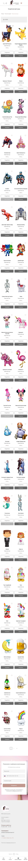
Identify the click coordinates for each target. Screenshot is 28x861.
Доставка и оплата (5, 820)
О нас (2, 818)
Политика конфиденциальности (8, 842)
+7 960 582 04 (6, 838)
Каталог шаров (8, 13)
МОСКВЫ (17, 4)
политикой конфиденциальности (14, 790)
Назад (2, 13)
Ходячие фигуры (15, 13)
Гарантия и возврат (5, 821)
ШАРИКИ (16, 3)
